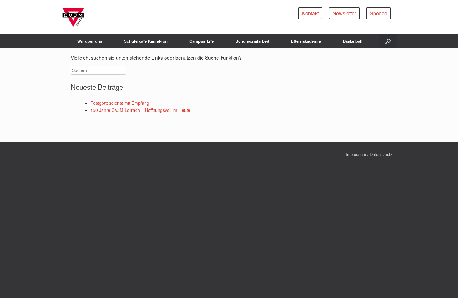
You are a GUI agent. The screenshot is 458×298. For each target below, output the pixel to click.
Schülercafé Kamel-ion (146, 41)
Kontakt (310, 13)
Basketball (353, 41)
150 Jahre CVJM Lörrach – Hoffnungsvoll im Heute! (141, 110)
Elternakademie (306, 41)
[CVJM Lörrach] (73, 17)
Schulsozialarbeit (252, 41)
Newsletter (344, 13)
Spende (378, 13)
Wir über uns (89, 41)
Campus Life (201, 41)
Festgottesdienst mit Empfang (119, 103)
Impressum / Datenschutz (369, 154)
